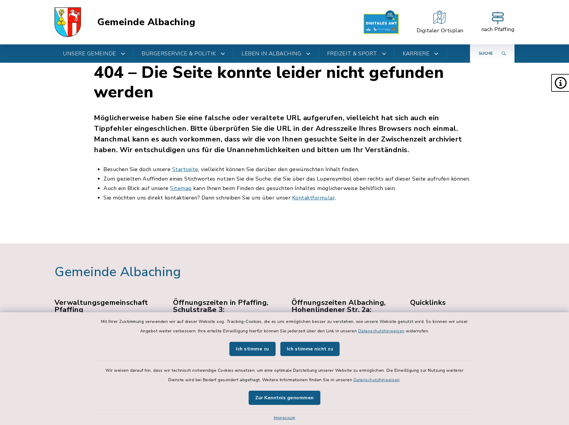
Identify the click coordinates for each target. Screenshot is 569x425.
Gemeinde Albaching (146, 22)
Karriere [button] (416, 53)
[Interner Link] (381, 22)
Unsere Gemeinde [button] (89, 53)
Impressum (284, 418)
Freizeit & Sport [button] (352, 53)
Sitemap (181, 188)
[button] (560, 83)
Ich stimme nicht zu (310, 349)
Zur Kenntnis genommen (284, 398)
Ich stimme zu (252, 349)
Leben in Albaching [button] (271, 53)
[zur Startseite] (68, 22)
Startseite (185, 169)
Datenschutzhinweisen (381, 331)
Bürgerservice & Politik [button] (179, 53)
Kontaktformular (313, 197)
